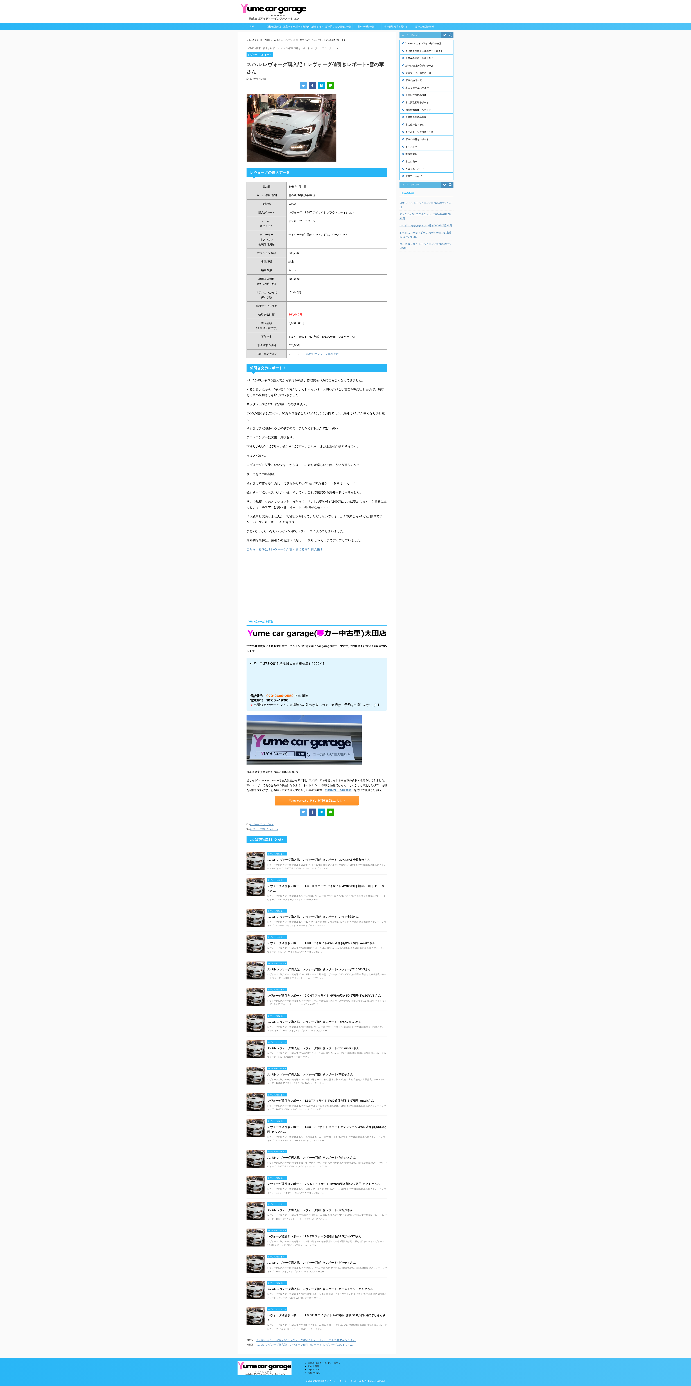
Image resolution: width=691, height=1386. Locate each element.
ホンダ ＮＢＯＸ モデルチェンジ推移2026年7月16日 (425, 246)
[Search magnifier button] (450, 35)
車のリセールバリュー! (417, 87)
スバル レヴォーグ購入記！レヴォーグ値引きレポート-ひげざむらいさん (314, 1022)
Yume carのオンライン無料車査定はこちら (315, 800)
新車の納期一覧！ (367, 26)
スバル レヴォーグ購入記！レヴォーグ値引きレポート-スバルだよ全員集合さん (318, 859)
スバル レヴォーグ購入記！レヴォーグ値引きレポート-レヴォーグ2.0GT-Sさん (319, 969)
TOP (252, 26)
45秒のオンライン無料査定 (322, 354)
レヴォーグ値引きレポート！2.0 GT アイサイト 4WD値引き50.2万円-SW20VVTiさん (324, 995)
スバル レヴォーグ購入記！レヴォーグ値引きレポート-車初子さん (310, 1074)
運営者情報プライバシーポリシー (325, 1363)
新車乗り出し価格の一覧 (338, 26)
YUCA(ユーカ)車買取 (338, 790)
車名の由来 (411, 161)
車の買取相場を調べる (396, 26)
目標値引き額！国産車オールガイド (281, 27)
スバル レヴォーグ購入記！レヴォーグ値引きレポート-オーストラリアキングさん (320, 1289)
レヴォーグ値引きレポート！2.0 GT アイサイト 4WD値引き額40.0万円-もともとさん (323, 1184)
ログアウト (313, 1369)
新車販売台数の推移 (415, 95)
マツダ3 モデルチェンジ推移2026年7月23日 (425, 225)
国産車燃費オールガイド (418, 109)
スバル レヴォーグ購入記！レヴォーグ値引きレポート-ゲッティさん (311, 1262)
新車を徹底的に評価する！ (309, 26)
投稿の (314, 1372)
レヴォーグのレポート (262, 824)
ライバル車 (411, 146)
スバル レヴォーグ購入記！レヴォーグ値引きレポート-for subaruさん (313, 1048)
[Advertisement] (277, 584)
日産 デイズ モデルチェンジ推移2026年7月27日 (425, 205)
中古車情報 (411, 154)
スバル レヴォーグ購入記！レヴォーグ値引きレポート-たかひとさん (311, 1157)
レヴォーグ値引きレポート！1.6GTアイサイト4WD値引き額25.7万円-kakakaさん (321, 943)
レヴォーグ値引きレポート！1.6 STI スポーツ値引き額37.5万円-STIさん (314, 1236)
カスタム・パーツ (414, 168)
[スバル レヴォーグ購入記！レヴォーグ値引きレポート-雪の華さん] (321, 85)
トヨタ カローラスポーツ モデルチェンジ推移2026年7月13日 (425, 234)
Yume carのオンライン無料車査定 (423, 43)
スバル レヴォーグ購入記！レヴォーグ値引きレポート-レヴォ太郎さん (313, 916)
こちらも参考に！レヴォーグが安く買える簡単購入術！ (285, 549)
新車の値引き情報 (424, 26)
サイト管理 (313, 1366)
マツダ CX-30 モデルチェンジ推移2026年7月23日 (425, 216)
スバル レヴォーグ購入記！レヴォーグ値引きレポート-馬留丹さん (310, 1210)
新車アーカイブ (413, 176)
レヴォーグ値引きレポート (264, 829)
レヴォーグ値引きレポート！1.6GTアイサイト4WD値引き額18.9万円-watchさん (320, 1100)
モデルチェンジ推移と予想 (419, 131)
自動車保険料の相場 (415, 117)
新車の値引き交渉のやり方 (419, 65)
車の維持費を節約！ (415, 124)
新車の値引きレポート (417, 139)
